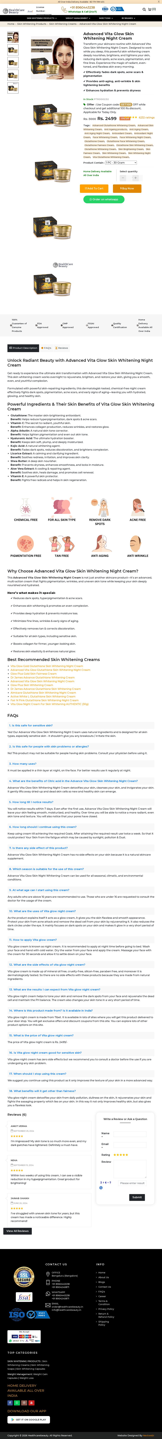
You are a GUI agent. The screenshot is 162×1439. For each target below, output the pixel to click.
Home (11, 23)
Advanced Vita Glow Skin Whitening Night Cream (42, 681)
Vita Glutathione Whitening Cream (111, 157)
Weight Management (77, 18)
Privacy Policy (106, 1309)
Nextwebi (148, 1435)
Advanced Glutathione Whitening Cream (113, 125)
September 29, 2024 (23, 1131)
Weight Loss (26, 1378)
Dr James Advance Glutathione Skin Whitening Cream (46, 688)
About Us (103, 1277)
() (153, 9)
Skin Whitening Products (41, 18)
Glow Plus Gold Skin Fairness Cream (34, 673)
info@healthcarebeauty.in (66, 1310)
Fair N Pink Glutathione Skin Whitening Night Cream (45, 700)
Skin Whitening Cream (114, 153)
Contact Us (104, 1286)
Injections (105, 18)
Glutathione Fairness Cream (99, 145)
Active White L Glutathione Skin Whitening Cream (43, 696)
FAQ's (47, 347)
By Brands (127, 18)
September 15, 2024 (23, 1165)
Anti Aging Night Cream (97, 133)
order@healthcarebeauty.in (67, 1306)
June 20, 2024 (20, 1203)
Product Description (25, 347)
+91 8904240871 (60, 1287)
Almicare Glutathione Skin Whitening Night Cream (43, 692)
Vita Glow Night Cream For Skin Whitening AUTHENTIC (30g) (50, 704)
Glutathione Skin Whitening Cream (134, 145)
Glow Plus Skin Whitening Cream (32, 685)
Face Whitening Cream (105, 137)
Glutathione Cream (94, 141)
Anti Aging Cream (138, 129)
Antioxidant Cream (122, 133)
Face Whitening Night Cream (135, 137)
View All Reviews (17, 1231)
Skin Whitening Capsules (30, 1368)
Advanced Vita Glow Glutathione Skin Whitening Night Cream (50, 669)
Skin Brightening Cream (130, 149)
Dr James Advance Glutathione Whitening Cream (43, 677)
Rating (106, 1154)
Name (105, 1135)
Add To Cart (95, 188)
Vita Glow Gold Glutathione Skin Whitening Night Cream (47, 666)
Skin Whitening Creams (63, 23)
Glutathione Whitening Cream (100, 149)
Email (105, 1146)
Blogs (101, 1282)
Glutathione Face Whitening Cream (125, 141)
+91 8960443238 (61, 1284)
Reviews (63, 347)
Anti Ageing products (115, 129)
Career (102, 1296)
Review (106, 1161)
